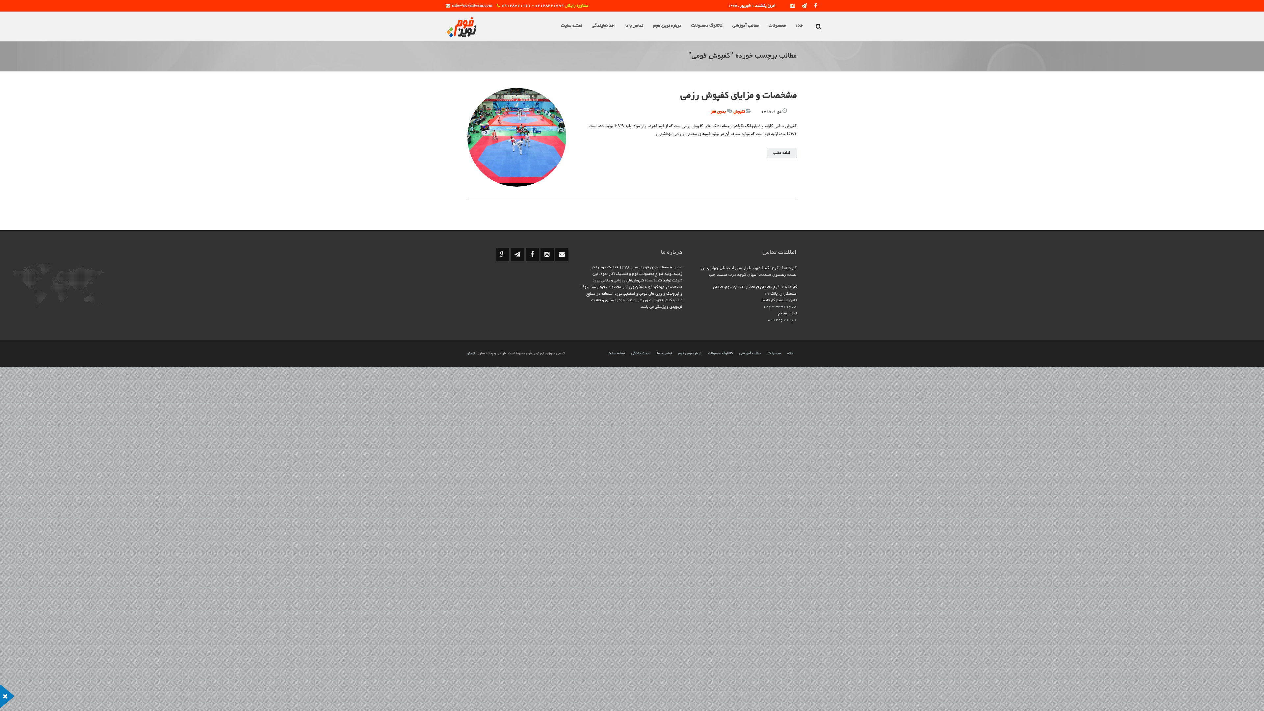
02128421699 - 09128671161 (533, 6)
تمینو (471, 354)
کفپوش (739, 112)
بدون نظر (718, 112)
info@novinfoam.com (472, 6)
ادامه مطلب (781, 153)
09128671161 (782, 320)
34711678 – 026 (780, 307)
